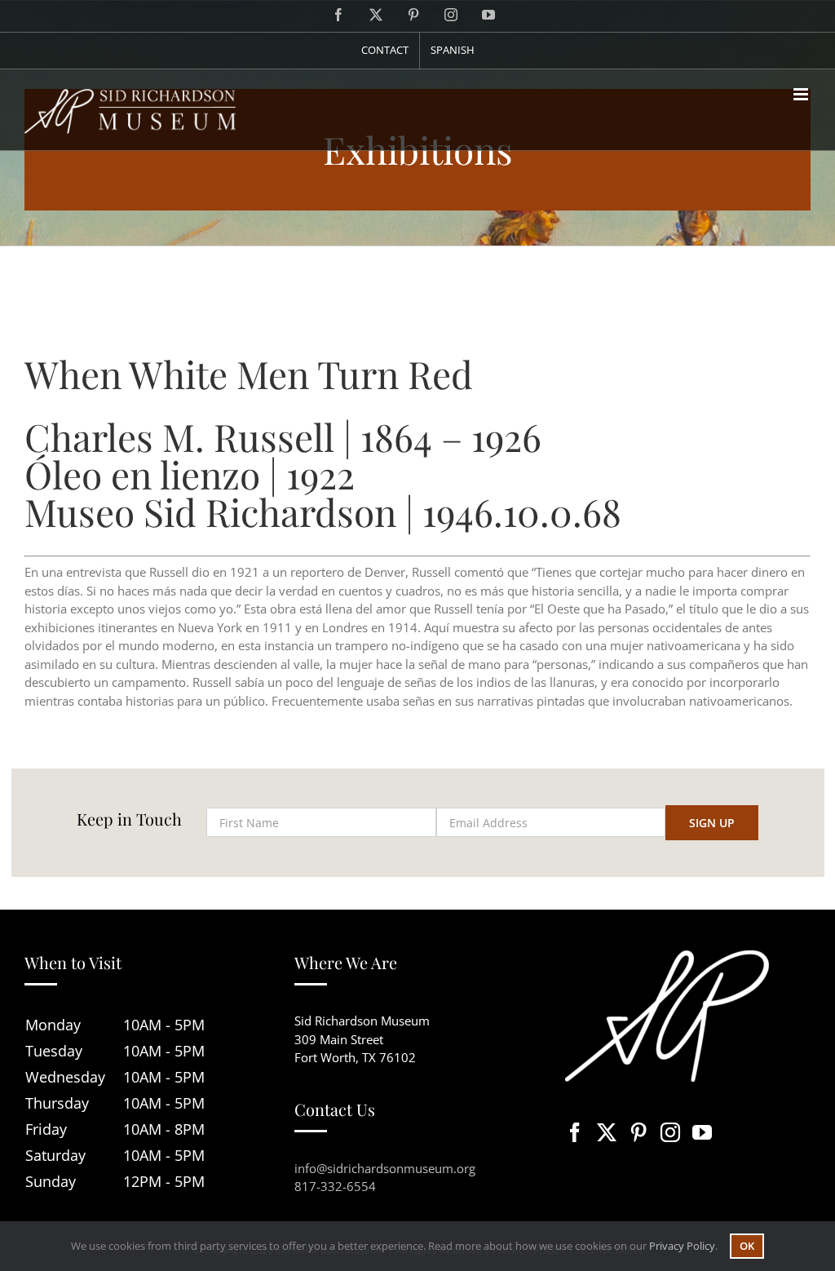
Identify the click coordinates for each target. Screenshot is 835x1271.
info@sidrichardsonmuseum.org (384, 1168)
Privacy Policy (682, 1245)
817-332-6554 (335, 1186)
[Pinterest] (638, 1132)
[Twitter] (606, 1132)
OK (747, 1245)
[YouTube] (702, 1132)
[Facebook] (575, 1132)
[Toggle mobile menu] (802, 94)
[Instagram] (670, 1132)
